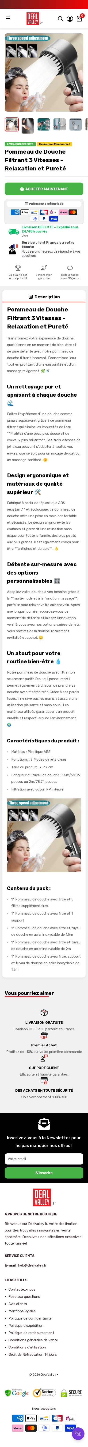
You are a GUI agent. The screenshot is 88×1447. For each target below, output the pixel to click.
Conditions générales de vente (33, 1340)
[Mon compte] (70, 19)
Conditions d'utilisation (27, 1347)
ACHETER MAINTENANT (46, 189)
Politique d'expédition (25, 1325)
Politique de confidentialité (30, 1318)
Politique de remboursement (31, 1333)
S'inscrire (44, 1173)
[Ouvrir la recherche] (60, 18)
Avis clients (17, 1304)
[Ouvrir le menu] (8, 18)
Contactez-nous (21, 1289)
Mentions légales (22, 1311)
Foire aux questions (24, 1297)
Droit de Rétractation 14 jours (32, 1354)
